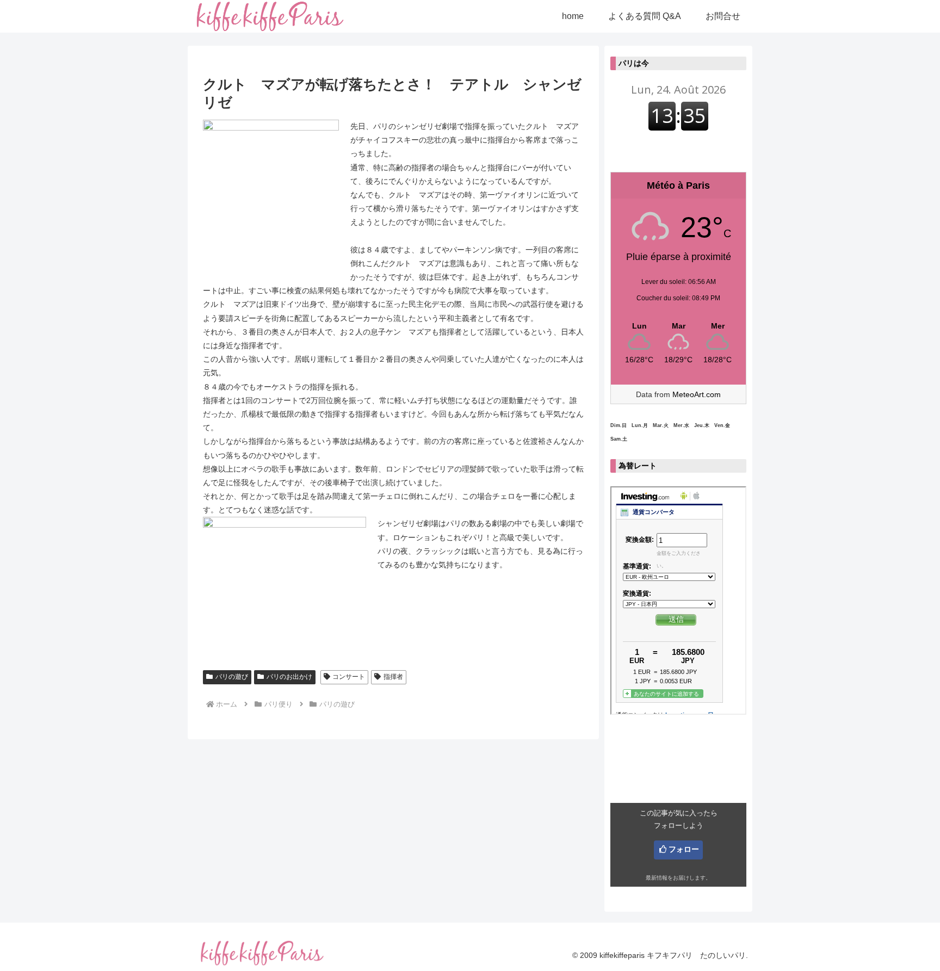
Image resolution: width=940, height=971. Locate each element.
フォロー (684, 849)
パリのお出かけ (289, 677)
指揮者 (393, 677)
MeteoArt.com (696, 394)
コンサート (348, 677)
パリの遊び (231, 677)
